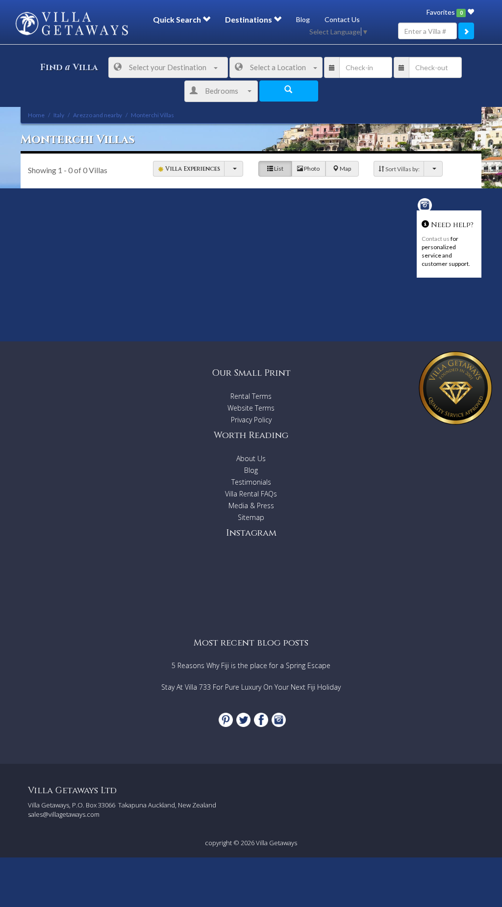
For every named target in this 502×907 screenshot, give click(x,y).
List (278, 168)
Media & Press (251, 505)
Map (345, 168)
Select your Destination (167, 67)
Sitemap (251, 517)
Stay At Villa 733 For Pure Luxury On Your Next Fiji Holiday (251, 687)
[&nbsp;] (233, 168)
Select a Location (278, 67)
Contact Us (342, 19)
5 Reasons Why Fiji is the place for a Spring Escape (251, 665)
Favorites (444, 12)
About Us (251, 458)
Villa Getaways (276, 842)
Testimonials (251, 482)
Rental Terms (251, 396)
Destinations (249, 19)
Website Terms (251, 408)
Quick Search (177, 19)
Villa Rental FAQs (251, 493)
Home (36, 115)
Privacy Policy (251, 419)
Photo (311, 168)
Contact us (436, 238)
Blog (303, 19)
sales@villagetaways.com (64, 814)
